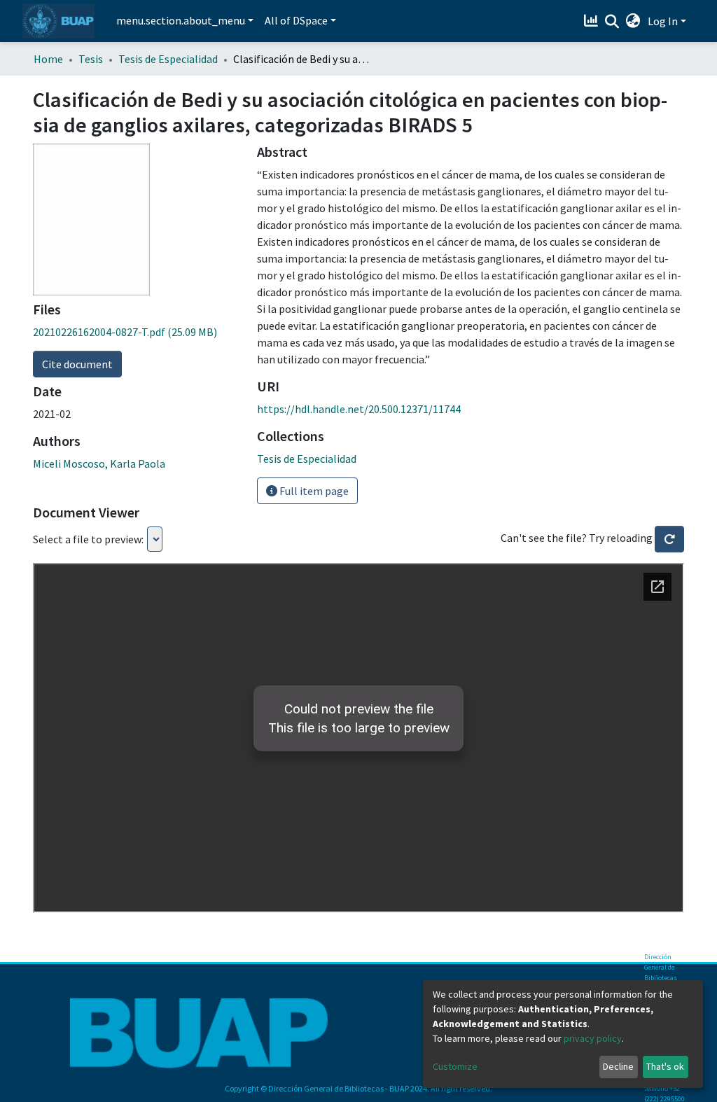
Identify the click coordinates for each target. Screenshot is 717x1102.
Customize (455, 1066)
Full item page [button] (313, 491)
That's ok (665, 1066)
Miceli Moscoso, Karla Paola (99, 463)
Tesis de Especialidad (168, 59)
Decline (618, 1066)
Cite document (77, 364)
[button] (633, 21)
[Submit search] (612, 22)
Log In (663, 21)
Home (48, 59)
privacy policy (593, 1038)
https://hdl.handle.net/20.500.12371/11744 (359, 409)
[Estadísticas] (593, 21)
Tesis (90, 59)
